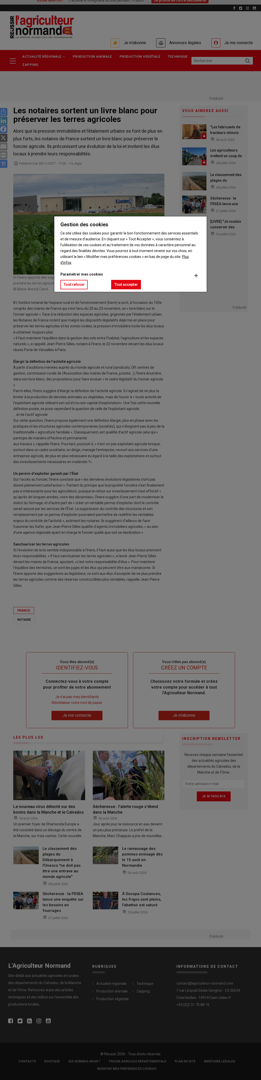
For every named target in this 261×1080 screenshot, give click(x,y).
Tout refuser (74, 284)
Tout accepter (126, 284)
